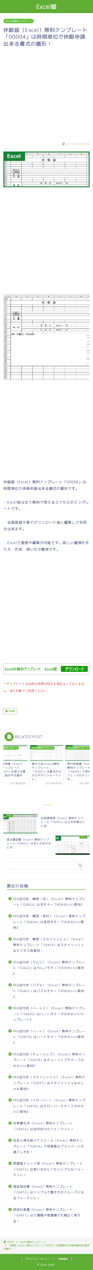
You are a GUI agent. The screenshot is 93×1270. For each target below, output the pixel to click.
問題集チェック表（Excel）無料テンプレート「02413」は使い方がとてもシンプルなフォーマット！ (48, 1169)
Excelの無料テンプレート (18, 21)
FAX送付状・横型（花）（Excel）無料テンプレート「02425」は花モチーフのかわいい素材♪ (49, 902)
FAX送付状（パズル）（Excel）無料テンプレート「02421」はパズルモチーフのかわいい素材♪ (49, 991)
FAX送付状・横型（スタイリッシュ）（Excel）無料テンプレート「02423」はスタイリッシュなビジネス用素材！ (49, 945)
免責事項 (63, 1259)
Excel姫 (46, 6)
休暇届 (11, 711)
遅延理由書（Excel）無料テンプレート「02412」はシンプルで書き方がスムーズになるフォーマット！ (48, 1192)
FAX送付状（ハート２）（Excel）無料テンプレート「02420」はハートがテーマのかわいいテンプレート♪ (49, 1014)
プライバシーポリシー (37, 1259)
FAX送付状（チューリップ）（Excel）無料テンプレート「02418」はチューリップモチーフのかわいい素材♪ (49, 1060)
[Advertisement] (46, 93)
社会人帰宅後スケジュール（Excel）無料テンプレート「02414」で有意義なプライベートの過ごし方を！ (48, 1146)
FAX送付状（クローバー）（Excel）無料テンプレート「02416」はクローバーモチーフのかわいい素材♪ (49, 1106)
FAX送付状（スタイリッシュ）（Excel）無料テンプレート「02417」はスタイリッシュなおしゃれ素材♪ (49, 1083)
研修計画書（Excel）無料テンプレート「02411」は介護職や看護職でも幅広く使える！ (47, 1215)
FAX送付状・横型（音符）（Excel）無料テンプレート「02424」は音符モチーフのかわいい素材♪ (49, 922)
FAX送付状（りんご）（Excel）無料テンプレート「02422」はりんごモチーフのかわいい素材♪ (49, 968)
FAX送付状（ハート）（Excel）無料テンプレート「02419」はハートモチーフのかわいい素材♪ (49, 1037)
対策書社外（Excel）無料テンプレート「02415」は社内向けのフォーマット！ (43, 1126)
